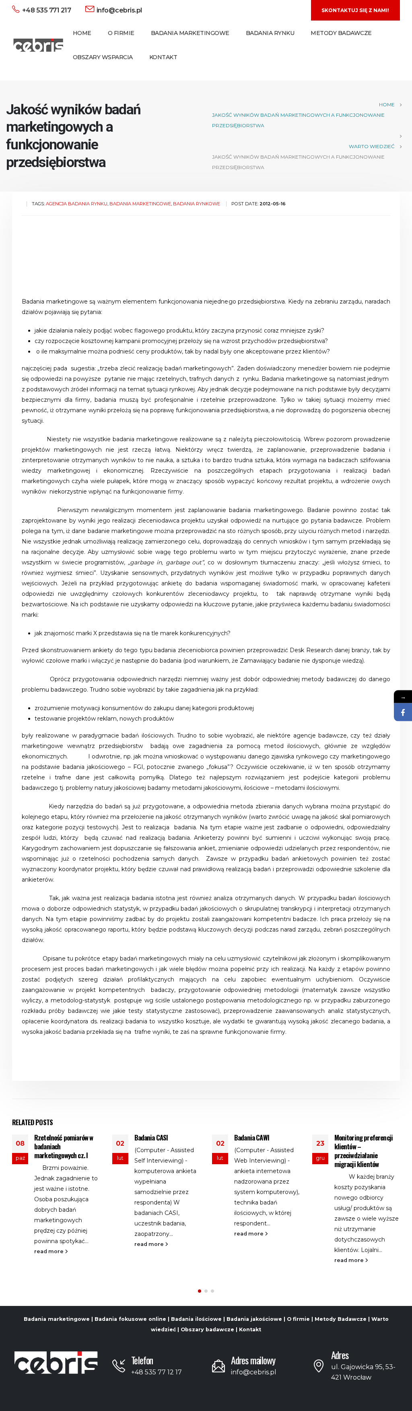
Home (82, 33)
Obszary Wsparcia (103, 57)
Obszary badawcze (207, 1329)
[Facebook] (403, 712)
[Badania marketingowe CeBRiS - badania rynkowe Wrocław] (38, 45)
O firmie (298, 1319)
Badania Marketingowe (190, 33)
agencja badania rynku (76, 204)
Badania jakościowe (254, 1319)
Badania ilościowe (196, 1319)
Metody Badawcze (341, 33)
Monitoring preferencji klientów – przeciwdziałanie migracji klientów (363, 1150)
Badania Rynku (270, 33)
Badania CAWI (251, 1137)
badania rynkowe (196, 204)
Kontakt (163, 57)
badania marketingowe (140, 204)
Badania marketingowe (57, 1319)
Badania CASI (151, 1137)
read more (49, 1251)
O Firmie (121, 33)
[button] (199, 1291)
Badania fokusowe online (130, 1319)
